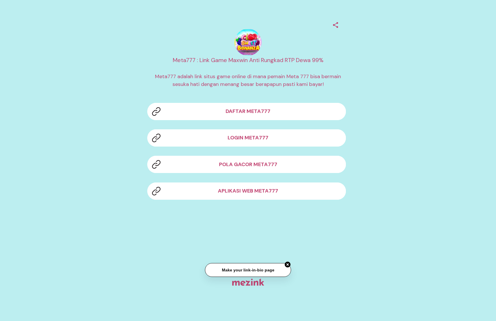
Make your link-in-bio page (248, 270)
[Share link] (335, 24)
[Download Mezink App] (248, 282)
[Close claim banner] (287, 265)
